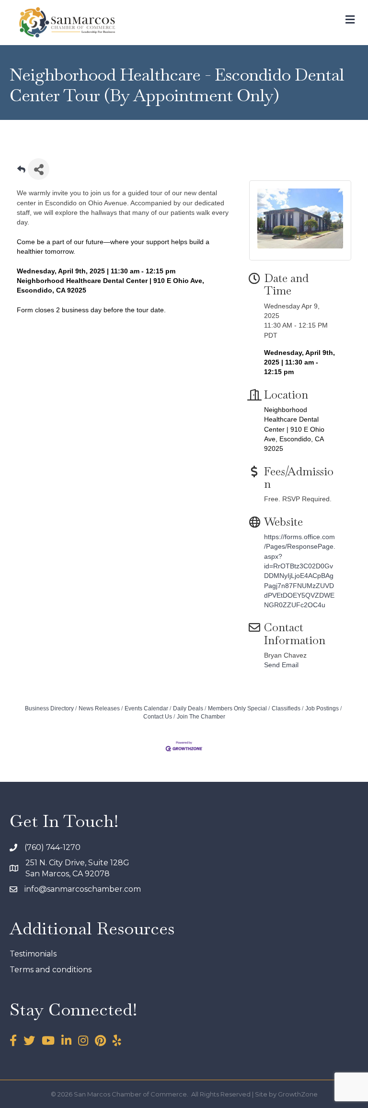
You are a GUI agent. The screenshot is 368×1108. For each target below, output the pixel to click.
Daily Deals (188, 708)
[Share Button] (38, 169)
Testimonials (33, 953)
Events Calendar (146, 708)
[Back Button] (21, 172)
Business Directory (49, 708)
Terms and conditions (51, 969)
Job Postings (322, 708)
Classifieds (286, 708)
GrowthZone (298, 1094)
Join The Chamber (201, 716)
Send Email (281, 665)
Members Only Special (237, 708)
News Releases (99, 708)
